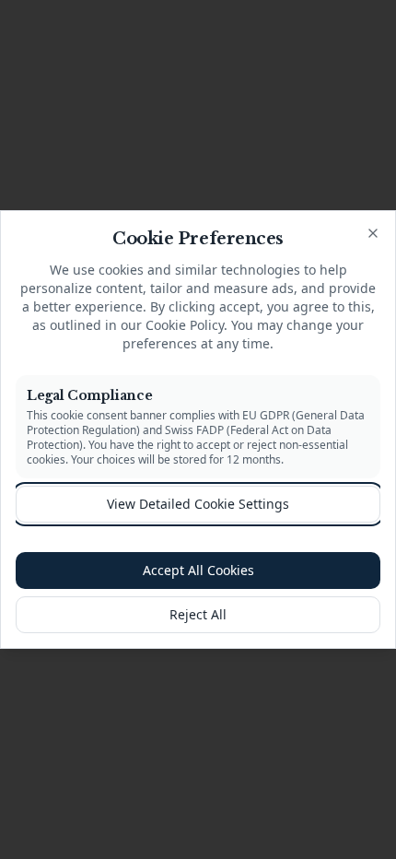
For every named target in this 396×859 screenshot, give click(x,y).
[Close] (373, 233)
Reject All (198, 614)
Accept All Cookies (198, 570)
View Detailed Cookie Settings (198, 503)
